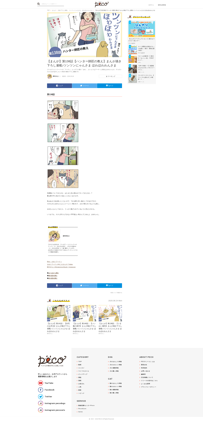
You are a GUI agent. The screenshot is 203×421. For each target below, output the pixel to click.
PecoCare (82, 408)
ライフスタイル (83, 371)
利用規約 (144, 368)
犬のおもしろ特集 (116, 361)
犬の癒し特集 (114, 371)
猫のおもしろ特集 (116, 383)
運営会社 (144, 364)
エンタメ (81, 368)
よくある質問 (145, 383)
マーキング (111, 76)
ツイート (86, 85)
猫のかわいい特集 (116, 386)
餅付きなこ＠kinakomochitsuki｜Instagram (61, 267)
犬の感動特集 (114, 368)
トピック (81, 393)
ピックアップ (83, 374)
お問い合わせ (145, 371)
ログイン (151, 5)
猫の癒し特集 (114, 393)
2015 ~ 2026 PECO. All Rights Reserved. (101, 419)
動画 (80, 364)
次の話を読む (53, 278)
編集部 (143, 374)
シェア (61, 85)
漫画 (80, 380)
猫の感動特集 (114, 389)
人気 (80, 387)
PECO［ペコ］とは (148, 361)
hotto (80, 412)
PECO (101, 4)
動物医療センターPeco (86, 405)
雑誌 (80, 377)
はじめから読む (54, 273)
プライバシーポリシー (148, 387)
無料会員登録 (162, 5)
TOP (80, 361)
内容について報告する (116, 292)
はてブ (111, 85)
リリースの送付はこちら (149, 380)
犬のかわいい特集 (116, 364)
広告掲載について (147, 377)
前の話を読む (53, 275)
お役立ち (81, 383)
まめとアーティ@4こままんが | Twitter (60, 264)
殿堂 (80, 390)
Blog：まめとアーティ (54, 261)
